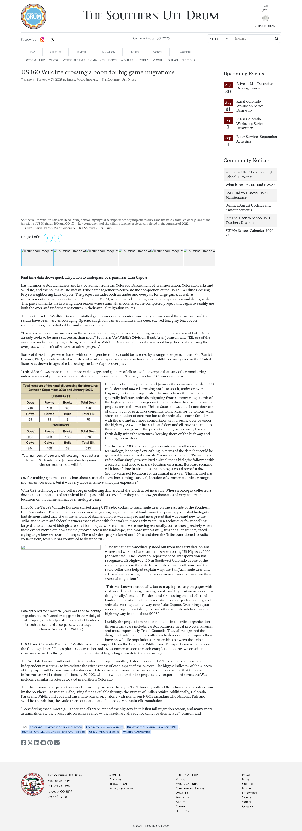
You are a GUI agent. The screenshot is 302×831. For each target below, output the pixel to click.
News (31, 52)
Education (107, 52)
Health (81, 52)
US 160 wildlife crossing (104, 731)
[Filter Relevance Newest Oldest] (243, 38)
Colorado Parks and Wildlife (104, 727)
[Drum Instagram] (42, 39)
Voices (157, 52)
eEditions (188, 60)
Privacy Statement (122, 788)
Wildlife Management (136, 731)
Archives (115, 779)
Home (246, 775)
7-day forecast (265, 26)
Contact (172, 60)
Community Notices (102, 60)
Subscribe (115, 775)
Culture (55, 52)
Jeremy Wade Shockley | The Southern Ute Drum (101, 80)
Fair (265, 6)
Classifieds (184, 52)
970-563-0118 (57, 797)
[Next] (48, 238)
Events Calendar (73, 60)
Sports (134, 52)
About (157, 60)
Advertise (143, 60)
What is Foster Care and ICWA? (250, 185)
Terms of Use (118, 784)
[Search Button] (277, 38)
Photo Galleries (34, 60)
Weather (126, 60)
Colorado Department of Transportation (56, 727)
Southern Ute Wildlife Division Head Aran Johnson (53, 731)
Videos (53, 60)
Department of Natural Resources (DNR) (152, 727)
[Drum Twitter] (52, 40)
